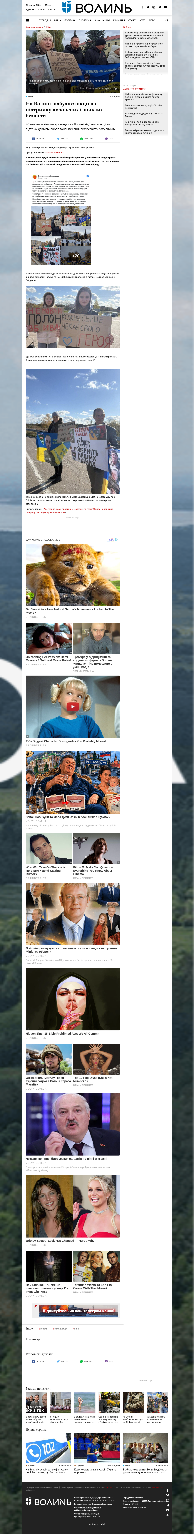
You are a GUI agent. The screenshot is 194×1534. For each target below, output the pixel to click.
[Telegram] (159, 8)
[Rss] (168, 1515)
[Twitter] (148, 8)
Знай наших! (102, 20)
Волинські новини (34, 27)
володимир (60, 1329)
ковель (43, 1329)
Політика (69, 20)
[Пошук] (167, 20)
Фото (142, 20)
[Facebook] (142, 8)
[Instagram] (154, 8)
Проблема (85, 20)
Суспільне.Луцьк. (55, 153)
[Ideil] (97, 1524)
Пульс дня (45, 20)
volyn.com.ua (109, 1487)
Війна (57, 20)
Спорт (131, 20)
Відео (152, 20)
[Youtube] (165, 8)
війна (76, 1329)
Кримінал (119, 20)
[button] (49, 5)
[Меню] (27, 20)
